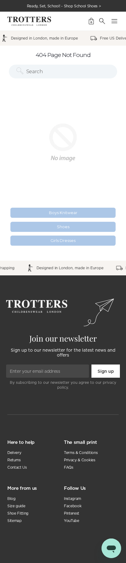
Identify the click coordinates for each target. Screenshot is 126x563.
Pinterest (71, 513)
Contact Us (17, 467)
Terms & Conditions (81, 452)
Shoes (63, 227)
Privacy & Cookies (79, 460)
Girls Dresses (63, 240)
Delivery (14, 452)
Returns (14, 460)
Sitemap (14, 520)
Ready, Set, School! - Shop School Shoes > (64, 6)
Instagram (72, 498)
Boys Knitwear (63, 212)
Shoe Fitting (17, 513)
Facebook (72, 506)
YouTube (71, 520)
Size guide (16, 506)
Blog (11, 498)
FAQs (68, 467)
